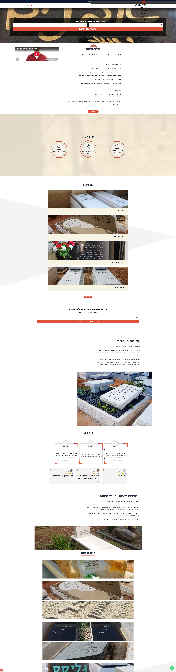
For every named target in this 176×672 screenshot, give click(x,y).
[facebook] (28, 6)
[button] (127, 441)
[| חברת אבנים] (139, 5)
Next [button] (1, 22)
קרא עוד (93, 111)
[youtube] (31, 6)
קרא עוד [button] (98, 446)
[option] (116, 351)
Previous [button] (175, 22)
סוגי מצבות (88, 185)
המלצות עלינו (88, 396)
